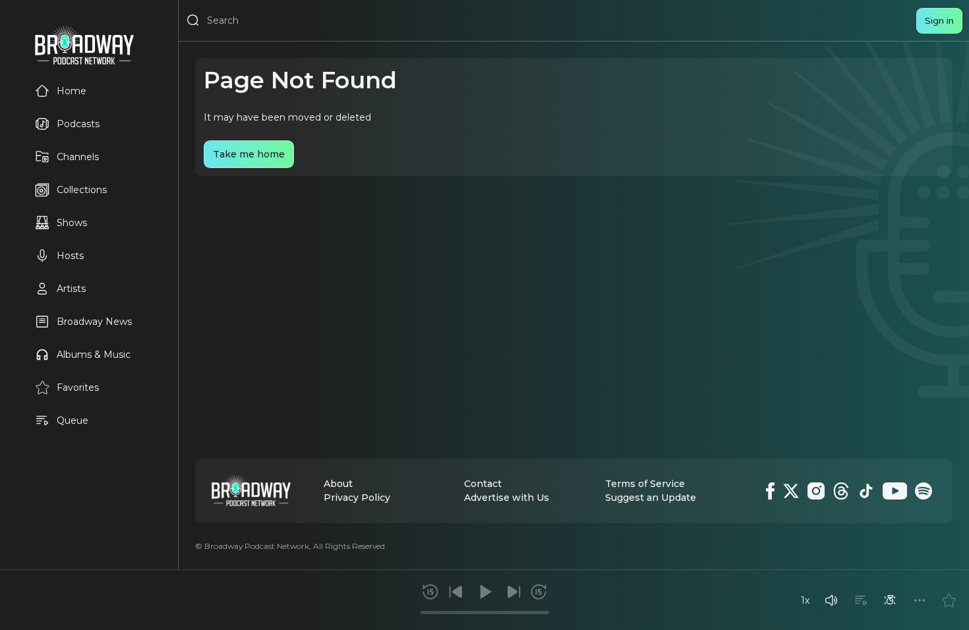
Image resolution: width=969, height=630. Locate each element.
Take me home (249, 154)
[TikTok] (866, 491)
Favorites (78, 387)
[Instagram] (816, 491)
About (338, 484)
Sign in (939, 20)
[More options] (919, 600)
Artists (71, 289)
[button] (831, 600)
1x (805, 600)
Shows (72, 223)
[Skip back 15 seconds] (430, 592)
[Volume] (831, 600)
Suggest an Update (650, 497)
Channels (78, 157)
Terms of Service (645, 484)
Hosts (70, 256)
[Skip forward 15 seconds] (538, 592)
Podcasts (78, 124)
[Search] (193, 20)
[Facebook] (770, 491)
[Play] (484, 591)
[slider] (485, 612)
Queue (72, 420)
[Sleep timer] (890, 600)
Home (71, 91)
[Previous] (456, 592)
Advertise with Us (506, 497)
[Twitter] (791, 491)
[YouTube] (895, 491)
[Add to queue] (861, 600)
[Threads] (841, 491)
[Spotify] (923, 491)
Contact (483, 484)
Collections (82, 190)
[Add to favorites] (948, 600)
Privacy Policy (357, 497)
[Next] (513, 592)
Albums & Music (94, 354)
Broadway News (94, 322)
